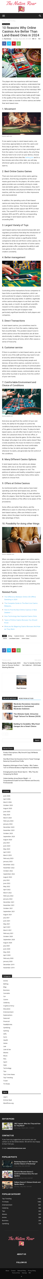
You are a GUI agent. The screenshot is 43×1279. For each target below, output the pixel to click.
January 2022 (7, 899)
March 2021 (7, 930)
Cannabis (6, 993)
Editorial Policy (22, 1271)
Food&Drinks (7, 1024)
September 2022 (9, 874)
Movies (5, 1053)
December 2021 (8, 902)
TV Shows (6, 1084)
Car (4, 996)
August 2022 (7, 877)
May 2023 (6, 849)
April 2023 (6, 852)
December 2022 (8, 865)
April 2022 (6, 890)
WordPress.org (8, 1103)
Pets (4, 1059)
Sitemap (24, 1273)
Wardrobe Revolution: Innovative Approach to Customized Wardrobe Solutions (26, 706)
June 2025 (6, 811)
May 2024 (6, 815)
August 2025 (7, 808)
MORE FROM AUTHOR (26, 698)
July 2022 (6, 880)
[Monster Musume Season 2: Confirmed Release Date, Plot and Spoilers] (7, 1174)
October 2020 (8, 936)
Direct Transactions (31, 636)
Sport (5, 1062)
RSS (30, 1273)
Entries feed (7, 1100)
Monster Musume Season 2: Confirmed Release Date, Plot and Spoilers (25, 1174)
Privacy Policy (32, 1271)
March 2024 (7, 818)
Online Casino (25, 638)
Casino (5, 999)
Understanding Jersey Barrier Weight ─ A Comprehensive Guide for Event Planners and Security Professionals (21, 781)
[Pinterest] (14, 43)
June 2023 (6, 846)
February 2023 (8, 858)
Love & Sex (7, 1049)
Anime (5, 981)
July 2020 (6, 946)
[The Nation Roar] (21, 6)
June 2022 (6, 883)
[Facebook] (4, 43)
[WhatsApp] (18, 43)
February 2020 (8, 958)
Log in (5, 1097)
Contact (13, 1271)
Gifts (5, 1034)
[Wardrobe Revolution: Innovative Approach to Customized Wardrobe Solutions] (7, 706)
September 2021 (9, 911)
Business (6, 990)
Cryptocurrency (8, 1006)
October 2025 (8, 805)
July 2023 (6, 843)
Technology (7, 1068)
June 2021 (6, 921)
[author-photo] (21, 685)
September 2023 (9, 836)
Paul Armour (7, 39)
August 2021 (7, 915)
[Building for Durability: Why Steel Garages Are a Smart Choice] (7, 726)
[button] (3, 16)
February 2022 (8, 896)
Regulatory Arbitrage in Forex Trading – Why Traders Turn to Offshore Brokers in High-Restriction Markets (21, 766)
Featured (6, 1018)
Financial (6, 1021)
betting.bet (29, 157)
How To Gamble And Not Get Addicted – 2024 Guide (31, 664)
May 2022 (6, 886)
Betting (10, 636)
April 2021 (6, 927)
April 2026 (6, 799)
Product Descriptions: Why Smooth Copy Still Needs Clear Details (20, 754)
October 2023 (8, 833)
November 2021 (8, 905)
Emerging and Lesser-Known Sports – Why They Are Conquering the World (20, 773)
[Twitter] (9, 43)
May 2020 (6, 952)
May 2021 (6, 924)
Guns (5, 1037)
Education (6, 1009)
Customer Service (19, 636)
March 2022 (7, 893)
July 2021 (6, 918)
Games (5, 638)
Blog (4, 987)
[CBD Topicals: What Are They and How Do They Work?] (7, 1126)
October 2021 (8, 908)
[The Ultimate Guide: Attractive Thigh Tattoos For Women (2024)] (7, 716)
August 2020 (7, 943)
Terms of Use (16, 1273)
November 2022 (8, 868)
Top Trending (11, 21)
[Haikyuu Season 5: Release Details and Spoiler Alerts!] (7, 1184)
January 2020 (7, 961)
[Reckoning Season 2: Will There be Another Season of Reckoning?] (7, 1164)
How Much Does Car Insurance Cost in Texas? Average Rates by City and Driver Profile (21, 760)
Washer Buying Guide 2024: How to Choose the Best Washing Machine (11, 665)
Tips (4, 1071)
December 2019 (8, 964)
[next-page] (6, 734)
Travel (5, 1081)
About (7, 1271)
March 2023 (7, 855)
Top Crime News (9, 1074)
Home (4, 21)
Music (5, 1056)
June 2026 (6, 796)
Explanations (7, 1015)
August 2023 (7, 840)
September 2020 (9, 940)
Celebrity (6, 1003)
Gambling (6, 1028)
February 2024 (8, 821)
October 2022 (8, 871)
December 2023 (8, 827)
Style (5, 1065)
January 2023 (7, 861)
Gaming (6, 1031)
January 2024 (7, 824)
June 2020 (6, 949)
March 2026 (7, 802)
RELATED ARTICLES (9, 698)
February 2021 (8, 933)
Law (4, 1046)
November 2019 (8, 968)
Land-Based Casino (14, 638)
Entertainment (8, 1012)
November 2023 (8, 830)
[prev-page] (3, 734)
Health (5, 1040)
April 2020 (6, 955)
